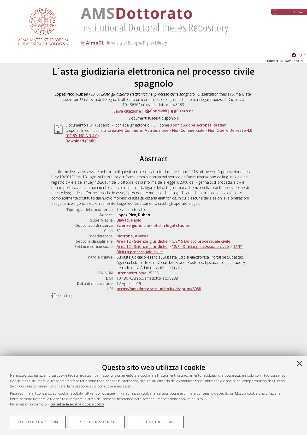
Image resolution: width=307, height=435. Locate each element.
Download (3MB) (80, 141)
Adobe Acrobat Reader (204, 125)
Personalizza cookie (97, 422)
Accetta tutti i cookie (156, 422)
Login (300, 55)
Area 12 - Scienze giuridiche (142, 241)
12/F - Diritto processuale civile (200, 246)
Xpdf (174, 125)
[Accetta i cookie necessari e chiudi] (299, 363)
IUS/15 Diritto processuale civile (201, 241)
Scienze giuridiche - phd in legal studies (153, 225)
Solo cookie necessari (38, 422)
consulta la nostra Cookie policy (77, 404)
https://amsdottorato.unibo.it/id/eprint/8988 (159, 288)
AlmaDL (299, 11)
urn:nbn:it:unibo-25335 (138, 273)
